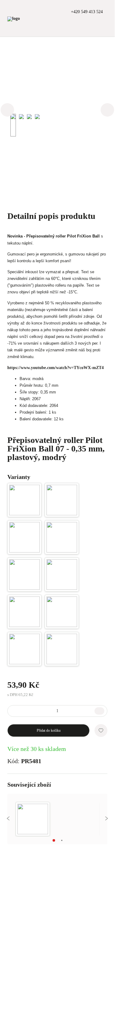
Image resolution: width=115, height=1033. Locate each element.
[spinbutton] (57, 710)
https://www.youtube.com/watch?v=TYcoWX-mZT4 (55, 367)
